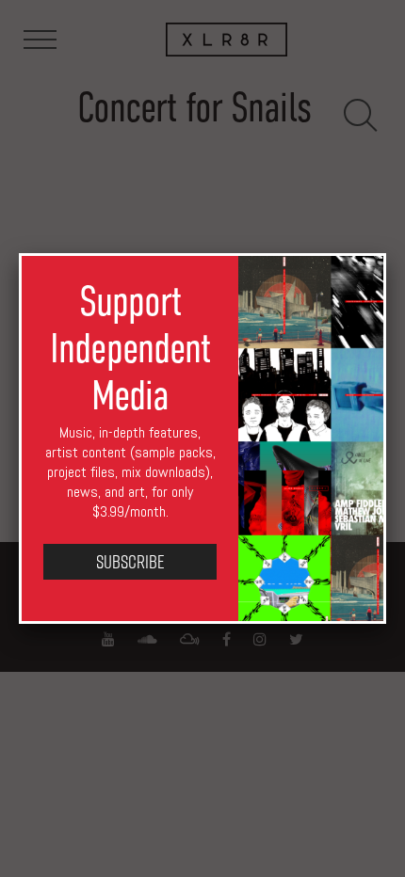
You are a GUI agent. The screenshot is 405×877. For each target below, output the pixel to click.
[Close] (386, 253)
